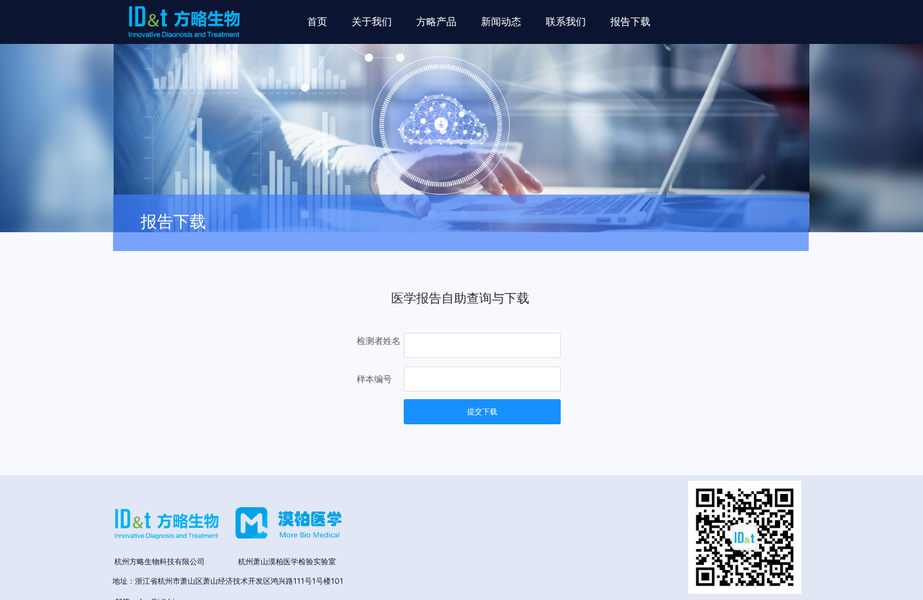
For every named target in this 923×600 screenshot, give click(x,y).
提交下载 (482, 411)
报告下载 (630, 21)
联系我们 (566, 21)
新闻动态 (501, 21)
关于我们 (372, 21)
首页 (317, 21)
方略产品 (436, 21)
